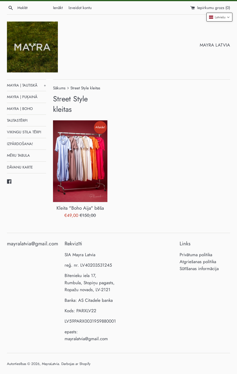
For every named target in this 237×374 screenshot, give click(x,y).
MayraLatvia (50, 363)
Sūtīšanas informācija (199, 268)
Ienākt (58, 7)
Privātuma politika (196, 255)
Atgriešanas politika (198, 262)
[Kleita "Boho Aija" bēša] (80, 161)
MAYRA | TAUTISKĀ (26, 85)
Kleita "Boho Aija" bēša (80, 208)
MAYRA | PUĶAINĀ (22, 97)
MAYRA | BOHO (20, 108)
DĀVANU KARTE (20, 167)
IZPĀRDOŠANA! (20, 143)
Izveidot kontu (80, 7)
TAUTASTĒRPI (17, 120)
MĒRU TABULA (18, 155)
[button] (219, 17)
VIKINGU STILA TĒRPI (24, 132)
